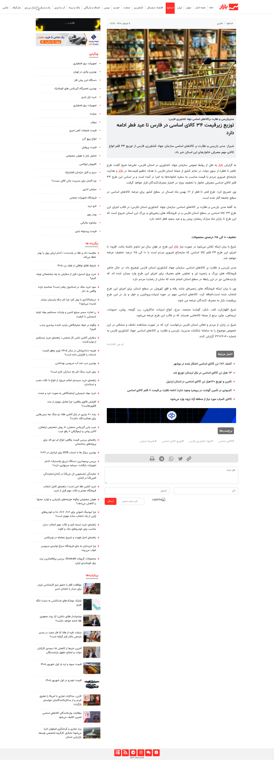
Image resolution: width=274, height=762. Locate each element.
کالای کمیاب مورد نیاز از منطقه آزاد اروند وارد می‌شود (201, 399)
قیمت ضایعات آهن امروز (83, 130)
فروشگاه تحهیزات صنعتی (83, 198)
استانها (170, 8)
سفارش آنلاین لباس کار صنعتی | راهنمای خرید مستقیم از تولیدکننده (66, 340)
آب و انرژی (59, 8)
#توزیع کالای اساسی (173, 441)
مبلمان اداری (90, 189)
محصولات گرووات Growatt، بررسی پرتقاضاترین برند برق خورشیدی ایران (67, 561)
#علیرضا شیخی (148, 441)
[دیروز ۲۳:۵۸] (91, 604)
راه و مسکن (45, 8)
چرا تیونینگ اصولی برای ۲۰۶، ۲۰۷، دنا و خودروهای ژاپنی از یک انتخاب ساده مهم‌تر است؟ (69, 514)
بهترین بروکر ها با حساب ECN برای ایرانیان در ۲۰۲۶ (68, 452)
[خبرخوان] (125, 753)
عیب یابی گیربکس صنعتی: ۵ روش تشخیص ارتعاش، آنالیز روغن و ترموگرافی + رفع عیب (67, 429)
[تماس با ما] (148, 753)
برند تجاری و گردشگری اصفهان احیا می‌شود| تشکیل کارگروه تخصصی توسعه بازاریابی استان (60, 733)
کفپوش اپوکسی (88, 164)
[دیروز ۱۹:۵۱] (91, 652)
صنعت (127, 8)
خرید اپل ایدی (89, 97)
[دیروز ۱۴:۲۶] (91, 588)
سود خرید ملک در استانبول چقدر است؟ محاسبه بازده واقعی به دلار (67, 289)
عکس (5, 8)
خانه (211, 8)
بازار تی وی (30, 8)
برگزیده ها (92, 243)
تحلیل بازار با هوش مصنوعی (81, 156)
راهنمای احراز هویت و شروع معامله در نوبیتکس (70, 537)
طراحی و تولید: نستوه (137, 757)
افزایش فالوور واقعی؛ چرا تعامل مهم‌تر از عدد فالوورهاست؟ (71, 404)
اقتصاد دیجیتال (155, 8)
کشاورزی (138, 8)
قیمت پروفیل (89, 147)
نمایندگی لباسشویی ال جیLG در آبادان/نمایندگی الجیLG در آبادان (69, 476)
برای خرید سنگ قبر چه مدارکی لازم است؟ (73, 372)
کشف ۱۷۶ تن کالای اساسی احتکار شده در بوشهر (202, 363)
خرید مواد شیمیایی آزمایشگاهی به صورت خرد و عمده (67, 393)
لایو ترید (92, 206)
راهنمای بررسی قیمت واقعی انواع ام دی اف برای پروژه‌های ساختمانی (69, 442)
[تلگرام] (133, 753)
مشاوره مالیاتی (88, 223)
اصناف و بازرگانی (92, 8)
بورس (107, 8)
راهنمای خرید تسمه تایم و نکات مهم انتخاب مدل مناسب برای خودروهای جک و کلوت (69, 527)
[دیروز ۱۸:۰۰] (91, 620)
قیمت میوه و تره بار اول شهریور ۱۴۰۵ (61, 664)
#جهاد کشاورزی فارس (201, 441)
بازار (220, 165)
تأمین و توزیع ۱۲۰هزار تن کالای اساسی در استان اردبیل (199, 381)
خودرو (116, 8)
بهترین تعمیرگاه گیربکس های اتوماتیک (75, 88)
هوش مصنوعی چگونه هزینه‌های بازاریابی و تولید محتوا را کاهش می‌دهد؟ (66, 501)
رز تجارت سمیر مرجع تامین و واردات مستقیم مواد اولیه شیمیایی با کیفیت (66, 314)
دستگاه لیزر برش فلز (85, 80)
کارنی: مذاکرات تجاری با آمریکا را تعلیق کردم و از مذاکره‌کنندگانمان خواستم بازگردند (61, 700)
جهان (188, 8)
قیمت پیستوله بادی (86, 231)
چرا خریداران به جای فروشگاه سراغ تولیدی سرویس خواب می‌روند (68, 548)
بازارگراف (16, 8)
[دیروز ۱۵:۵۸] (91, 732)
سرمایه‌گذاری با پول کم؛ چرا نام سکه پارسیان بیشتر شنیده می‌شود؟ (68, 302)
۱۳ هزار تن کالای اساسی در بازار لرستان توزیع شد (202, 372)
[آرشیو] (117, 753)
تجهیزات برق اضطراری (85, 63)
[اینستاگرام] (140, 753)
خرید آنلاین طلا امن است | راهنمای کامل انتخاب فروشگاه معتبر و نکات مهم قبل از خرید (69, 489)
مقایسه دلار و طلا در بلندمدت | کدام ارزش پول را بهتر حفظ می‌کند (66, 255)
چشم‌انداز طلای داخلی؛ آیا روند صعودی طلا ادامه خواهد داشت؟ (61, 618)
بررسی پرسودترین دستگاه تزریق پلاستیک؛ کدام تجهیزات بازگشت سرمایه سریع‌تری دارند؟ (70, 463)
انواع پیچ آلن (89, 139)
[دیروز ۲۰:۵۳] (91, 717)
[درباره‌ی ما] (156, 753)
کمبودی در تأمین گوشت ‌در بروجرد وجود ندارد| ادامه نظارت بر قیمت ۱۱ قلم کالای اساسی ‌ (179, 390)
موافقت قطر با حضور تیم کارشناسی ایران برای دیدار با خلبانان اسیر (60, 587)
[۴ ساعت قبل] (91, 668)
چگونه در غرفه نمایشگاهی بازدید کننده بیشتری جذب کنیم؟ (68, 327)
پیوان (94, 122)
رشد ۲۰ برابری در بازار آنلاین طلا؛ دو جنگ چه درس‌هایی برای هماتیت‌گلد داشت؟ (66, 416)
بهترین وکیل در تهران (85, 72)
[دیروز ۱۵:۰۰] (91, 636)
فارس (219, 23)
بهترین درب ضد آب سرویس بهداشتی (75, 363)
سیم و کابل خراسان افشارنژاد (81, 172)
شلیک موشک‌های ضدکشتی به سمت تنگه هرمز (59, 603)
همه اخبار (200, 8)
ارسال (110, 501)
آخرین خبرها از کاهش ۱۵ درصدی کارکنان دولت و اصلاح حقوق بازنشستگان (59, 650)
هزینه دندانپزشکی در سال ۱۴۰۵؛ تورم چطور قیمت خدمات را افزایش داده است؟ (69, 353)
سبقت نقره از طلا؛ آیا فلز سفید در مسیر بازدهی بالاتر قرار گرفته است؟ (60, 635)
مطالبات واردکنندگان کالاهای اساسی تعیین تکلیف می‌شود (62, 715)
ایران (179, 8)
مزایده (93, 114)
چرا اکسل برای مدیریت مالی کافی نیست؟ (74, 181)
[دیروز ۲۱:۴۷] (91, 700)
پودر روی (92, 214)
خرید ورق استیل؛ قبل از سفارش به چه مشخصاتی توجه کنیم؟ (66, 276)
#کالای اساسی (226, 441)
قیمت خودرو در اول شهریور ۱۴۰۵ (64, 680)
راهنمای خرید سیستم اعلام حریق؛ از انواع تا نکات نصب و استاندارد (66, 382)
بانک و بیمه (74, 8)
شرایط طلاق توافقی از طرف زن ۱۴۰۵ (76, 266)
